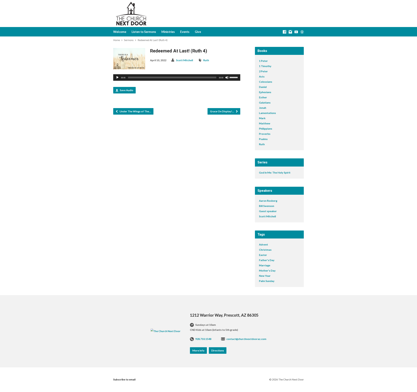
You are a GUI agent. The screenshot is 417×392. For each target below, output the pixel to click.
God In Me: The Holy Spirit (274, 172)
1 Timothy (265, 66)
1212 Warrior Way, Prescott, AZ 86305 (224, 315)
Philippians (265, 128)
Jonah (262, 107)
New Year (265, 275)
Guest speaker (268, 211)
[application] (176, 77)
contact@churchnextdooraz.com (246, 338)
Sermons (129, 40)
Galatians (265, 102)
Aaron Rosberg (268, 200)
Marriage (264, 265)
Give (198, 31)
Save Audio (126, 90)
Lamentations (267, 112)
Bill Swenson (266, 205)
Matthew (264, 123)
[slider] (234, 77)
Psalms (263, 138)
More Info (198, 350)
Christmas (265, 249)
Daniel (263, 86)
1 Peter (263, 60)
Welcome (119, 31)
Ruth (206, 60)
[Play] (117, 77)
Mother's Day (267, 270)
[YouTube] (296, 32)
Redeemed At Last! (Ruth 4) (152, 40)
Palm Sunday (266, 280)
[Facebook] (284, 32)
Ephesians (265, 92)
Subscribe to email (124, 379)
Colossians (265, 81)
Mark (262, 118)
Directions (217, 350)
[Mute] (227, 77)
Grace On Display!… (222, 111)
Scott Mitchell (184, 60)
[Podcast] (302, 32)
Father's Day (266, 260)
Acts (262, 76)
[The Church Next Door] (165, 331)
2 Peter (263, 71)
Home (116, 40)
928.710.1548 (203, 338)
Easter (263, 254)
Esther (263, 97)
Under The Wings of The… (135, 111)
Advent (263, 244)
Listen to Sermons (144, 31)
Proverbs (264, 133)
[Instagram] (290, 32)
